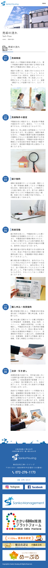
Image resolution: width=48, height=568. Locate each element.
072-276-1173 (25, 472)
